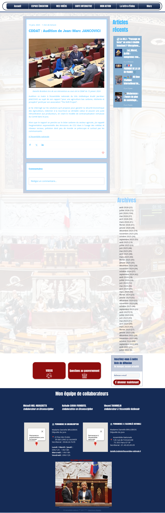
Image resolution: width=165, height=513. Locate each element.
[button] (105, 6)
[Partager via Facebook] (30, 145)
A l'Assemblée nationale (39, 136)
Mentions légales (94, 510)
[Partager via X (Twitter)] (36, 145)
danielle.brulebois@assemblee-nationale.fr (125, 451)
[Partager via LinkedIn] (42, 145)
